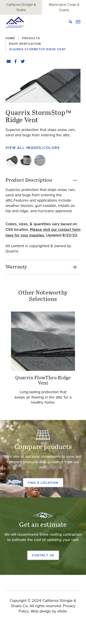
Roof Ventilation (25, 43)
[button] (43, 86)
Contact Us (43, 555)
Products (31, 38)
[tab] (12, 160)
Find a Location (43, 482)
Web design (41, 611)
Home (10, 38)
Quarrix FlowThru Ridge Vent (43, 381)
